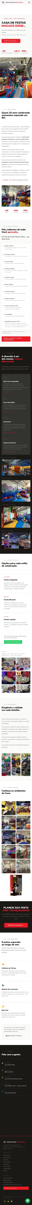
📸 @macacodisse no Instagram (14, 1035)
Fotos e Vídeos (7, 1166)
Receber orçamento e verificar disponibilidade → (13, 339)
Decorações (6, 1164)
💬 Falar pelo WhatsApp (13, 642)
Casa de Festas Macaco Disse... (14, 1079)
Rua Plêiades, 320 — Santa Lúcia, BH (15, 1086)
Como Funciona (7, 1157)
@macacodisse (9, 1072)
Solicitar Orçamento (10, 1188)
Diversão (5, 1160)
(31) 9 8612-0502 (10, 1065)
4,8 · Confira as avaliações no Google (15, 180)
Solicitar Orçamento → (11, 41)
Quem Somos (6, 1155)
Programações (6, 1168)
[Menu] (29, 2)
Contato (5, 1171)
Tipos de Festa (7, 1162)
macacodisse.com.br (10, 1093)
